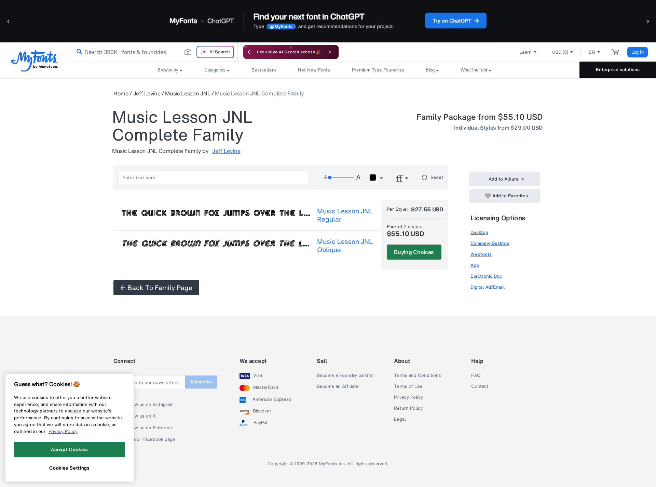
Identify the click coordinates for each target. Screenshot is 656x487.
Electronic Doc (486, 276)
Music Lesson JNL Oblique (345, 245)
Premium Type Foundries (378, 70)
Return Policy (408, 408)
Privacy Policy (408, 397)
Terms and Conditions (417, 375)
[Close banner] (329, 52)
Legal (400, 419)
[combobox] (153, 52)
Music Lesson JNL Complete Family (259, 93)
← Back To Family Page (156, 287)
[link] (78, 52)
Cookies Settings (69, 467)
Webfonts (481, 254)
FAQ (475, 375)
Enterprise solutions (618, 69)
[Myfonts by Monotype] (34, 60)
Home (120, 93)
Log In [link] (637, 52)
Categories (215, 70)
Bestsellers (263, 70)
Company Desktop (489, 243)
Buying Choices (414, 252)
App (474, 265)
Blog (430, 70)
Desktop (479, 232)
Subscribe (201, 382)
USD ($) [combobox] (560, 52)
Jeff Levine (146, 93)
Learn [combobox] (525, 52)
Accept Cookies (69, 449)
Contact (479, 386)
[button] (8, 21)
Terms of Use (408, 386)
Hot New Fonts (314, 70)
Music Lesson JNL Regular (345, 215)
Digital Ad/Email (487, 287)
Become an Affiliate (338, 386)
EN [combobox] (592, 52)
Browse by (168, 70)
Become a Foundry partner (345, 375)
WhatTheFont (474, 70)
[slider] (341, 177)
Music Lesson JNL (187, 93)
